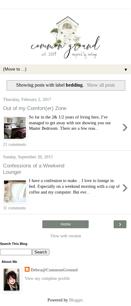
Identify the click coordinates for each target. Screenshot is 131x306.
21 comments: (15, 144)
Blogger (76, 299)
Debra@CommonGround (54, 269)
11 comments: (15, 207)
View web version (65, 235)
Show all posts (101, 85)
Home (66, 224)
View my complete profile (47, 278)
